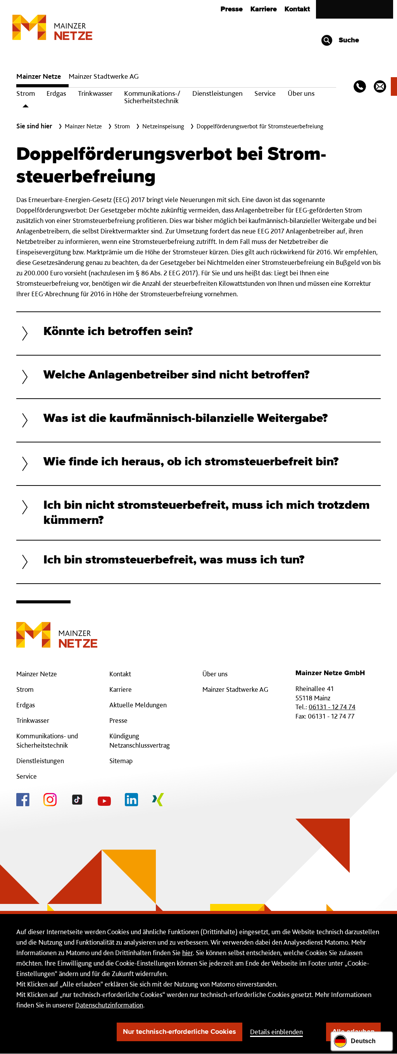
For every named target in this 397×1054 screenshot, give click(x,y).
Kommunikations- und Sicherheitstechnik (47, 740)
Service (265, 93)
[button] (198, 333)
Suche (348, 40)
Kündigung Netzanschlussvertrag (139, 740)
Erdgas (56, 93)
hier (187, 953)
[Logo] (56, 629)
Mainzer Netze (38, 76)
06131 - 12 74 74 (332, 707)
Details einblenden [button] (276, 1032)
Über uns (301, 93)
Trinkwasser (95, 93)
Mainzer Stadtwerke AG (104, 76)
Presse (232, 9)
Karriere (263, 9)
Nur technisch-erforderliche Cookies (179, 1031)
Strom (25, 93)
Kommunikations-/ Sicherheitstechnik (152, 97)
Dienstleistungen (217, 93)
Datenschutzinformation (109, 1005)
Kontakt (297, 9)
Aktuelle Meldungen (138, 705)
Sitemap (121, 761)
